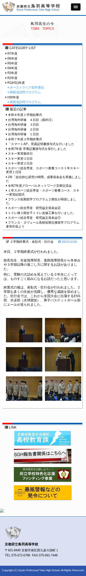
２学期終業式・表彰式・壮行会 (31, 241)
